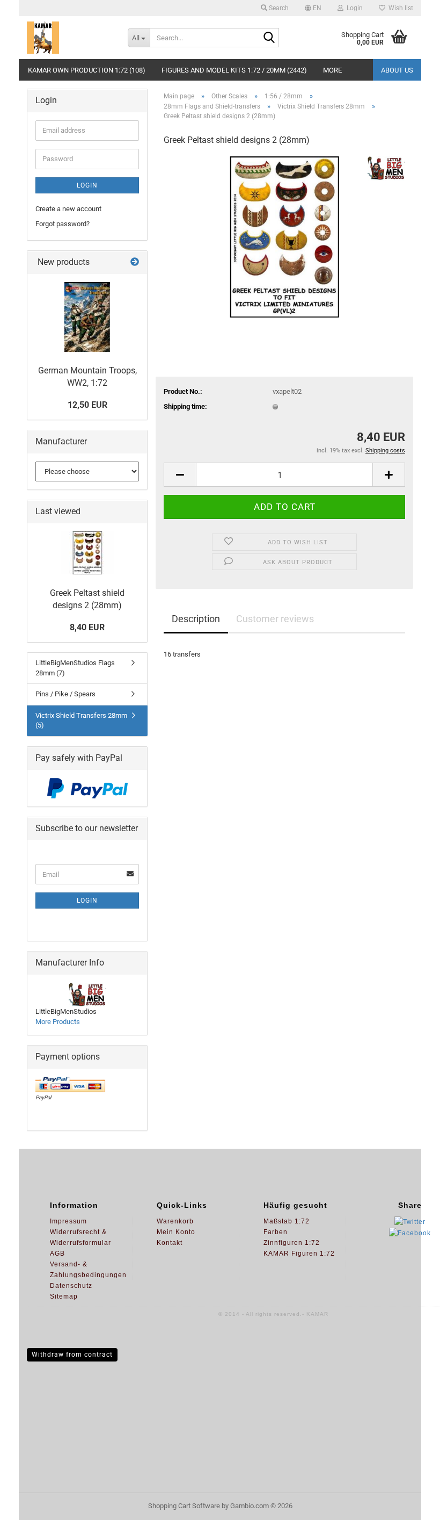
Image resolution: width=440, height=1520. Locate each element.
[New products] (134, 262)
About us (397, 70)
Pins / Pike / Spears (65, 694)
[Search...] (269, 38)
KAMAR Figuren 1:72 (299, 1253)
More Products (57, 1022)
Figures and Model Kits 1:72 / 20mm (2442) (234, 70)
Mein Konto (176, 1232)
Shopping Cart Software (184, 1506)
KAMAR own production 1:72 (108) (86, 70)
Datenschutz (71, 1286)
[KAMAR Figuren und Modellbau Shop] (69, 37)
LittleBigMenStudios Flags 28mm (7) (75, 668)
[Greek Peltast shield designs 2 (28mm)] (284, 236)
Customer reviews (275, 618)
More (332, 70)
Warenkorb (175, 1221)
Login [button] (353, 8)
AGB (57, 1253)
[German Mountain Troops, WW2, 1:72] (87, 317)
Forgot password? (62, 224)
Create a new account (68, 209)
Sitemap (64, 1296)
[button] (313, 8)
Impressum (68, 1221)
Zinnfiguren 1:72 (291, 1243)
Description (196, 618)
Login (87, 185)
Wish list (399, 8)
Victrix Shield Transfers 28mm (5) (81, 720)
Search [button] (278, 8)
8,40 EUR (87, 627)
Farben (275, 1232)
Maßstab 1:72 (286, 1221)
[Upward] (410, 1504)
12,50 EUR (87, 405)
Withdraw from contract (72, 1354)
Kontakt (169, 1243)
